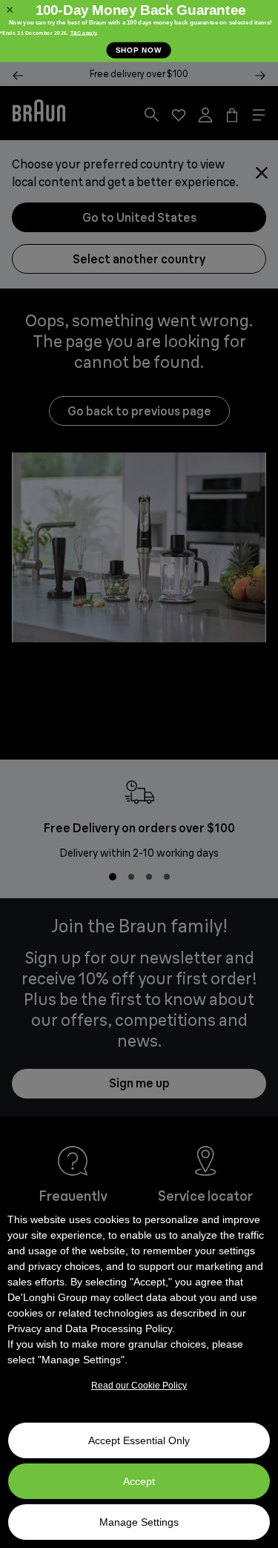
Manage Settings (139, 1522)
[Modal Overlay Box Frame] (139, 31)
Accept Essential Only (139, 1440)
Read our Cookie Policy (139, 1385)
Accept (139, 1481)
